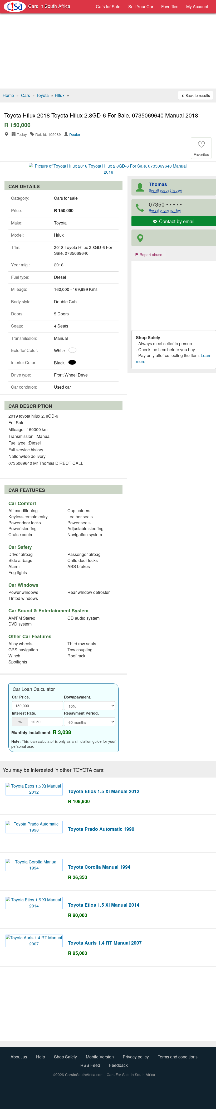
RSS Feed (90, 1065)
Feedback (118, 1065)
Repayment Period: (81, 713)
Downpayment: (77, 697)
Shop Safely (65, 1057)
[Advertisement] (108, 52)
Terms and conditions (178, 1057)
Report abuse (150, 254)
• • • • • (165, 206)
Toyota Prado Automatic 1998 (101, 828)
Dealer (74, 134)
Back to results (197, 95)
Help (40, 1057)
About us (19, 1057)
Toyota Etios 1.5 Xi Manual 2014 (103, 904)
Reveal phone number (165, 210)
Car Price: (21, 697)
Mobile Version (100, 1057)
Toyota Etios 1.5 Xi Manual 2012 (103, 791)
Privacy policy (136, 1057)
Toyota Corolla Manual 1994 (99, 866)
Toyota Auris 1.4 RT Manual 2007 (105, 942)
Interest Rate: (24, 713)
